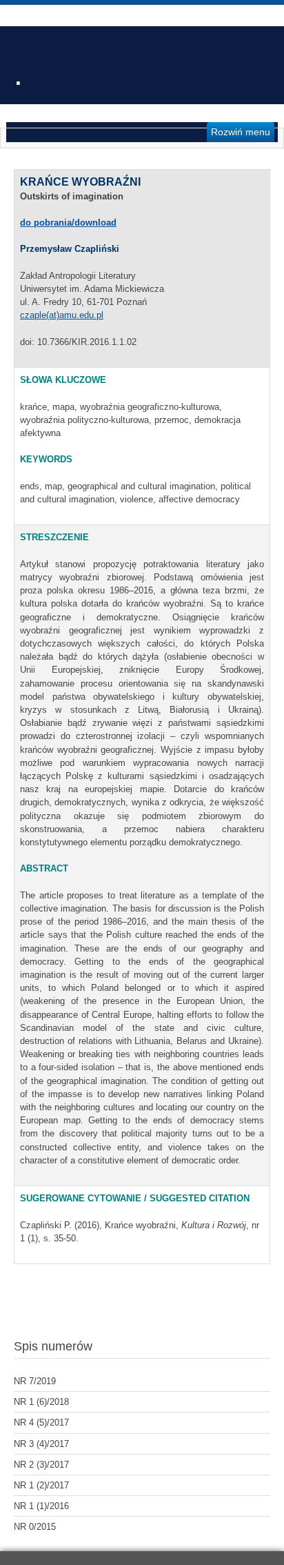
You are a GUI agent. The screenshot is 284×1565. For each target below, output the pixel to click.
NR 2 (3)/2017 (41, 1464)
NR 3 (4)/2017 (41, 1444)
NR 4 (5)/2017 (41, 1422)
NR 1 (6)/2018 (41, 1402)
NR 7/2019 (35, 1381)
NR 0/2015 (35, 1527)
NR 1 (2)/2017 (41, 1485)
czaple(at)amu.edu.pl (61, 315)
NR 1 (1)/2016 (41, 1506)
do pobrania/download (68, 222)
